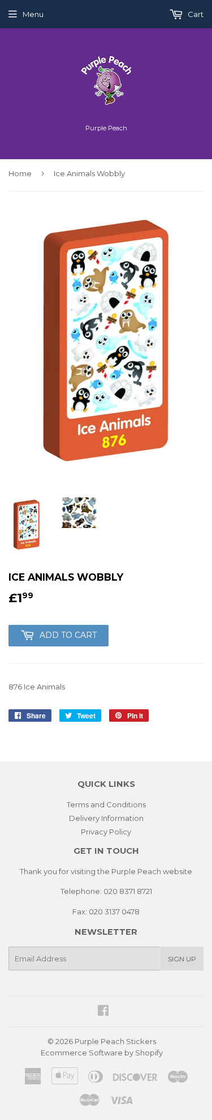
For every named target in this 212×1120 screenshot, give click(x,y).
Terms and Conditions (106, 804)
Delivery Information (106, 818)
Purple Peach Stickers (115, 1041)
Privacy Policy (106, 831)
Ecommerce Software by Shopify (102, 1052)
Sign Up (182, 959)
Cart (195, 14)
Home (20, 173)
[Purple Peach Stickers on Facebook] (103, 1011)
